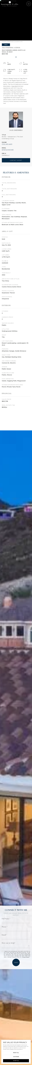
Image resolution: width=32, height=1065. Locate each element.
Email (4, 935)
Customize (16, 1056)
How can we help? (8, 943)
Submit (16, 962)
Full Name (5, 919)
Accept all (16, 1060)
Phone (4, 927)
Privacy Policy (25, 957)
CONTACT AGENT (16, 160)
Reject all (16, 1052)
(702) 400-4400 (7, 144)
